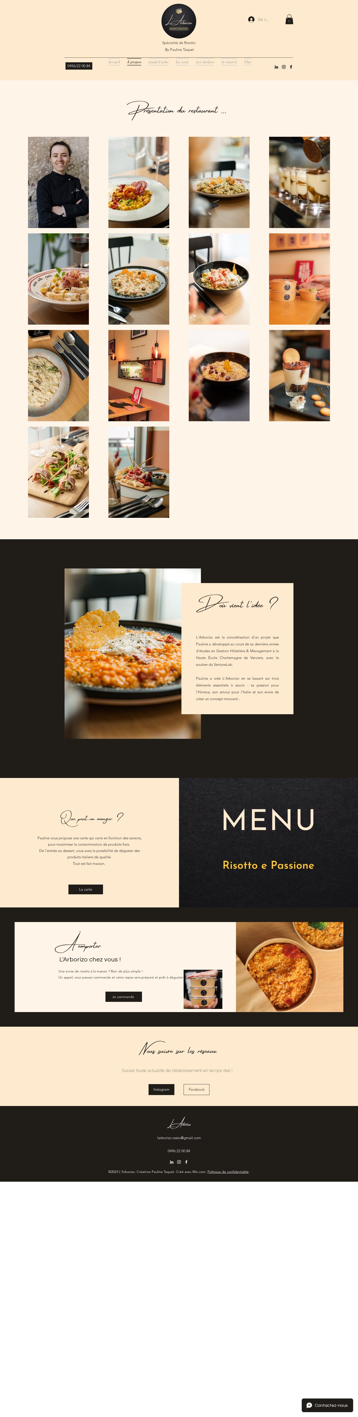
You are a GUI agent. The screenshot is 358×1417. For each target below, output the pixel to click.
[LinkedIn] (276, 66)
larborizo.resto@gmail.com (179, 1137)
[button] (289, 19)
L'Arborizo (179, 1123)
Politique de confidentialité (228, 1172)
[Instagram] (283, 66)
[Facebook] (291, 66)
